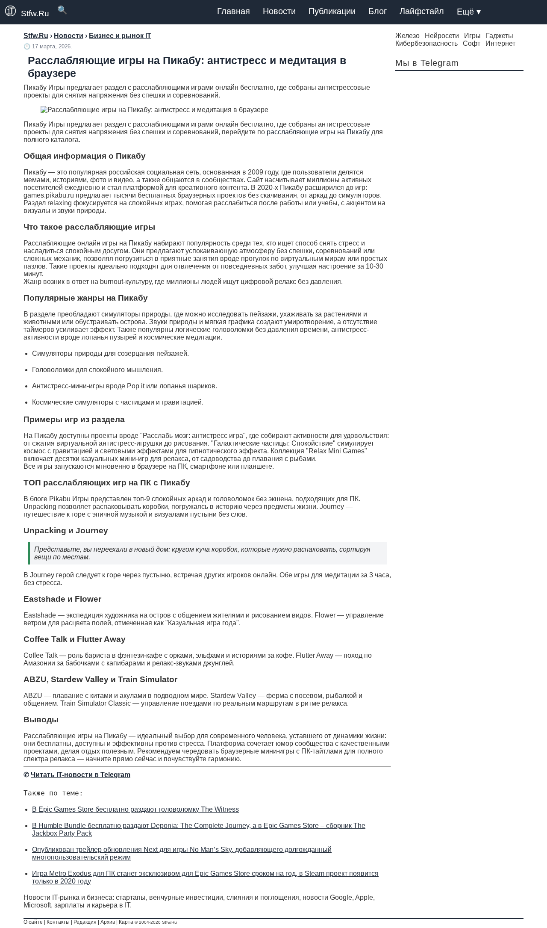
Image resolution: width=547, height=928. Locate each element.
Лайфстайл (422, 11)
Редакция (85, 922)
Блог (377, 11)
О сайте (33, 922)
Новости (279, 11)
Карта (126, 922)
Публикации (332, 11)
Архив (107, 922)
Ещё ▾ (469, 11)
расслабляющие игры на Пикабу (318, 132)
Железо (407, 35)
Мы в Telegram (427, 63)
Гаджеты (499, 35)
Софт (471, 43)
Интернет (500, 43)
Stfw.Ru (35, 13)
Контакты (58, 922)
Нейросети (442, 35)
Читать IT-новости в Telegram (80, 774)
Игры (472, 35)
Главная (233, 11)
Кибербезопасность (426, 43)
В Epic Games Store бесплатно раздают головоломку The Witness (135, 809)
